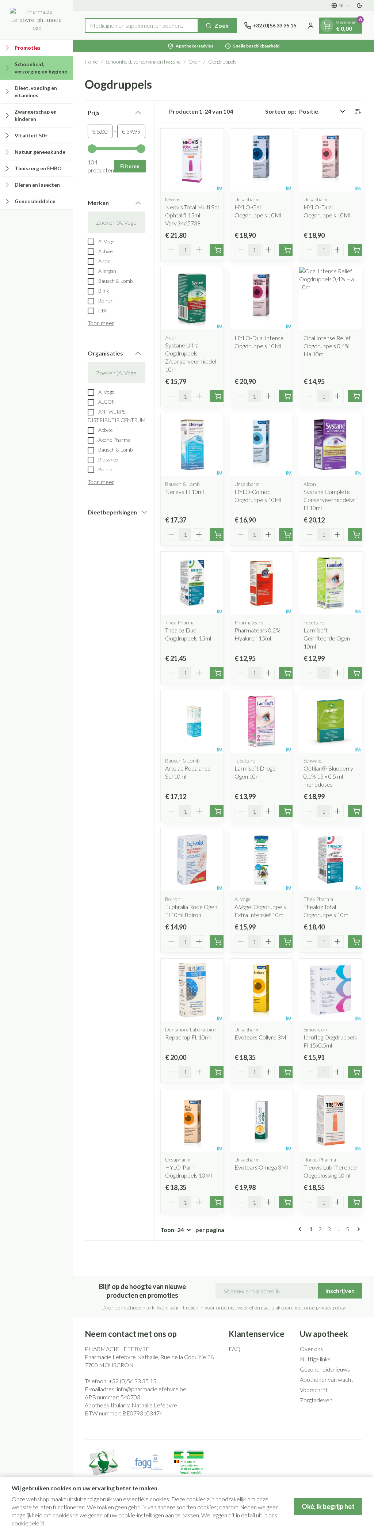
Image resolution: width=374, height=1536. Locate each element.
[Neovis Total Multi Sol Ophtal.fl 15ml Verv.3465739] (192, 160)
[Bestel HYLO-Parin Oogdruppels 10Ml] (218, 1202)
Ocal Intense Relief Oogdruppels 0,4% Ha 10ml (327, 345)
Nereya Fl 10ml (184, 491)
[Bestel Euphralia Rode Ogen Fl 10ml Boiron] (218, 941)
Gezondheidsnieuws (325, 1369)
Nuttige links (315, 1359)
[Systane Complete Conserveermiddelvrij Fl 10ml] (330, 444)
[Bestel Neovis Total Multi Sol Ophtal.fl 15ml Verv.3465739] (218, 250)
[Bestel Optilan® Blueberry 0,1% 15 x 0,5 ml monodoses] (356, 811)
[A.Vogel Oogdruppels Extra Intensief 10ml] (261, 859)
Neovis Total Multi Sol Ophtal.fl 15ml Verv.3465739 (192, 215)
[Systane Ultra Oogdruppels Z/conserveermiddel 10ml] (192, 298)
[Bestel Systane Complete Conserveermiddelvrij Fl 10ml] (356, 534)
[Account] (310, 25)
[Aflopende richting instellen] (358, 111)
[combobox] (141, 25)
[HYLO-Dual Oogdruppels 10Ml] (330, 160)
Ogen (194, 61)
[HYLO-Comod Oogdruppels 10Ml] (261, 444)
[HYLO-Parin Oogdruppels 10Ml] (192, 1120)
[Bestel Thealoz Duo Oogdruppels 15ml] (218, 673)
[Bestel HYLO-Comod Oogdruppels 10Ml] (287, 534)
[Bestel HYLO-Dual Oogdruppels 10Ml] (356, 250)
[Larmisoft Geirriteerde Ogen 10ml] (330, 583)
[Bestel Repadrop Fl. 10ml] (218, 1072)
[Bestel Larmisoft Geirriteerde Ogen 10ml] (356, 673)
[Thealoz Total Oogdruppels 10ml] (330, 859)
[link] (301, 1229)
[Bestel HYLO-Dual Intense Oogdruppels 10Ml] (287, 396)
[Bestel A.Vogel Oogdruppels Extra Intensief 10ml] (287, 941)
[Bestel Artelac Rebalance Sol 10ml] (218, 811)
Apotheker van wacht (326, 1379)
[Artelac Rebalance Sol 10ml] (192, 721)
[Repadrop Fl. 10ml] (192, 990)
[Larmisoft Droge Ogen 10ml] (261, 721)
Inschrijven (340, 1290)
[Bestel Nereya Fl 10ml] (218, 534)
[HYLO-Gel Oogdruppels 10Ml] (261, 160)
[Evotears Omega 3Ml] (261, 1120)
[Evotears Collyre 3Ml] (261, 990)
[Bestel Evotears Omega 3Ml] (287, 1202)
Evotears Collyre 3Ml (260, 1037)
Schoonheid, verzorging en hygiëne (143, 61)
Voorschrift (314, 1389)
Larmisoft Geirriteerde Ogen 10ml (327, 638)
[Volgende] (357, 1229)
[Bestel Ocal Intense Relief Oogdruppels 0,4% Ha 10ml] (356, 396)
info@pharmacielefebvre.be (151, 1388)
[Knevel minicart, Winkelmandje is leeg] (326, 25)
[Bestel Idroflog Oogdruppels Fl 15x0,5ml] (356, 1072)
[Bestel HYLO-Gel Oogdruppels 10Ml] (287, 250)
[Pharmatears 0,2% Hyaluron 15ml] (261, 583)
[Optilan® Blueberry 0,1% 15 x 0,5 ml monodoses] (330, 721)
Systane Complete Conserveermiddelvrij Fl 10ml (331, 499)
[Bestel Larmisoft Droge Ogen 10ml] (287, 811)
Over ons (311, 1348)
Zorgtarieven (316, 1399)
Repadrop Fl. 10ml (188, 1037)
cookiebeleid (28, 1523)
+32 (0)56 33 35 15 (132, 1380)
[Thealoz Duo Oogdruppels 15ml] (192, 583)
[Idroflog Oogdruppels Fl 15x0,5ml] (330, 990)
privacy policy (330, 1307)
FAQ (234, 1348)
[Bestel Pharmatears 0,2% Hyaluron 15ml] (287, 673)
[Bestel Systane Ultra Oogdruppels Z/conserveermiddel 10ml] (218, 396)
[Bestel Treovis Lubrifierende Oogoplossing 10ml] (356, 1202)
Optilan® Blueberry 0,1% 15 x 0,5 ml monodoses (328, 776)
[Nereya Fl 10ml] (192, 444)
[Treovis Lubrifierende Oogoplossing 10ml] (330, 1120)
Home (91, 61)
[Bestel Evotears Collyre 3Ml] (287, 1072)
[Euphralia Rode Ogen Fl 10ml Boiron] (192, 859)
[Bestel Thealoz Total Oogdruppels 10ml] (356, 941)
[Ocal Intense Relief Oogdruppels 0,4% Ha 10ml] (330, 298)
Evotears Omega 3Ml (261, 1167)
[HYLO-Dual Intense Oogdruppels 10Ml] (261, 298)
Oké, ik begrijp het (328, 1506)
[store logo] (36, 20)
